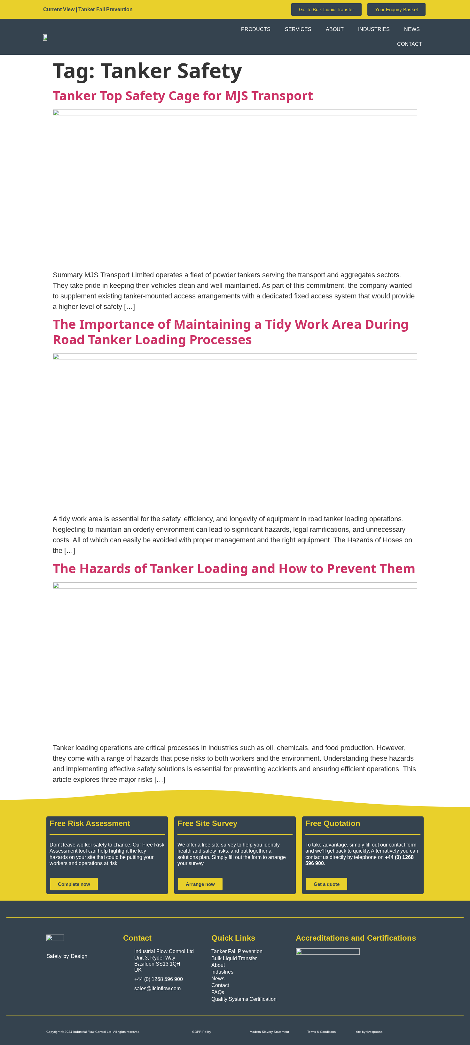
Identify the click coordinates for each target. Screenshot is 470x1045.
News (412, 29)
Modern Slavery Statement (269, 1031)
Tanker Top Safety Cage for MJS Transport (183, 95)
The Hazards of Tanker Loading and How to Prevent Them (234, 568)
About (335, 29)
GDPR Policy (201, 1031)
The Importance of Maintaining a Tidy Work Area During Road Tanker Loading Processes (231, 331)
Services (298, 29)
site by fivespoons (369, 1031)
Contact (409, 44)
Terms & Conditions (321, 1031)
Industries (374, 29)
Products (255, 29)
